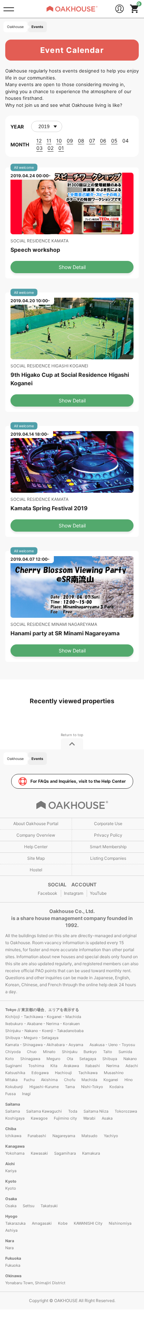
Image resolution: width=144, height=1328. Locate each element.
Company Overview (35, 835)
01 (61, 148)
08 (81, 141)
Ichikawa (13, 1135)
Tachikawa (88, 1072)
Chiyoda (13, 1051)
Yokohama (14, 1153)
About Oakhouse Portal (35, 823)
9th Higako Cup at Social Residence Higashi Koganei (69, 379)
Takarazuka (15, 1223)
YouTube (98, 893)
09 (70, 141)
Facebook (47, 893)
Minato (49, 1051)
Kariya (10, 1170)
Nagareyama (63, 1135)
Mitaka (11, 1079)
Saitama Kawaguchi (44, 1111)
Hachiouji (63, 1072)
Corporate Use (108, 823)
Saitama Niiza (96, 1111)
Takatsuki (49, 1205)
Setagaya (87, 1058)
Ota (70, 1058)
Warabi (89, 1118)
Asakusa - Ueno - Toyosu (112, 1044)
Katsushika (15, 1072)
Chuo (32, 1051)
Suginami (13, 1065)
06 (103, 141)
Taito (107, 1051)
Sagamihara (65, 1153)
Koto (9, 1058)
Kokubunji (14, 1086)
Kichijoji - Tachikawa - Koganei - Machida (43, 1016)
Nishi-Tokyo (92, 1086)
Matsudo (89, 1135)
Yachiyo (111, 1135)
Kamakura (91, 1153)
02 (50, 148)
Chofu (69, 1079)
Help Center (36, 846)
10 (59, 141)
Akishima (49, 1079)
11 (48, 141)
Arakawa (71, 1065)
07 (92, 141)
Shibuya (109, 1058)
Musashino (114, 1072)
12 (39, 141)
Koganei (110, 1079)
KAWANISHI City (88, 1223)
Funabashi (37, 1135)
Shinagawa (30, 1058)
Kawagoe (39, 1118)
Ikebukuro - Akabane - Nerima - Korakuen (42, 1023)
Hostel (36, 869)
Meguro (53, 1058)
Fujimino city (65, 1118)
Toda (72, 1111)
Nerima (112, 1065)
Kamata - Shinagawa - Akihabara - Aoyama (44, 1044)
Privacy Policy (108, 835)
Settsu (28, 1205)
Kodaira (116, 1086)
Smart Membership (108, 846)
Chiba (10, 1128)
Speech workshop (35, 249)
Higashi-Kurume (44, 1086)
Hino (128, 1079)
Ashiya (11, 1230)
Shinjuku (69, 1051)
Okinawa (13, 1275)
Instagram (73, 893)
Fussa (10, 1093)
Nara (9, 1240)
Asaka (107, 1118)
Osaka (11, 1198)
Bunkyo (90, 1051)
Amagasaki (42, 1223)
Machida (89, 1079)
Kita (53, 1065)
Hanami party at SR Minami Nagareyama (65, 633)
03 (39, 148)
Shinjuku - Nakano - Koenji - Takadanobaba (44, 1030)
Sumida (125, 1051)
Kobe (62, 1223)
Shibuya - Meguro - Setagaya (31, 1037)
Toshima (36, 1065)
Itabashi (92, 1065)
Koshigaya (14, 1118)
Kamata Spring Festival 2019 (49, 508)
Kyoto (10, 1181)
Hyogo (11, 1216)
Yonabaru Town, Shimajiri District (35, 1282)
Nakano (130, 1058)
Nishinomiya (120, 1223)
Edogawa (40, 1072)
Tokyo (11, 1009)
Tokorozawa (126, 1111)
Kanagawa (14, 1146)
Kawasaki (39, 1153)
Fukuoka (13, 1258)
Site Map (36, 858)
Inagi (26, 1093)
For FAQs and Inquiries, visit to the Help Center (78, 781)
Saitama (12, 1104)
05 (114, 141)
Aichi (10, 1163)
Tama (70, 1086)
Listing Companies (108, 858)
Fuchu (29, 1079)
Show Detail (72, 267)
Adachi (131, 1065)
